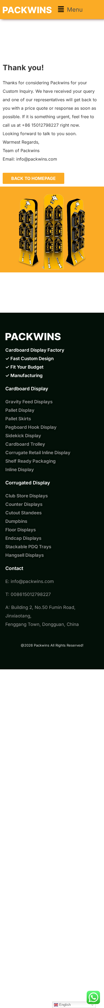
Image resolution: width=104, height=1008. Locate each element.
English (64, 1005)
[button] (70, 9)
